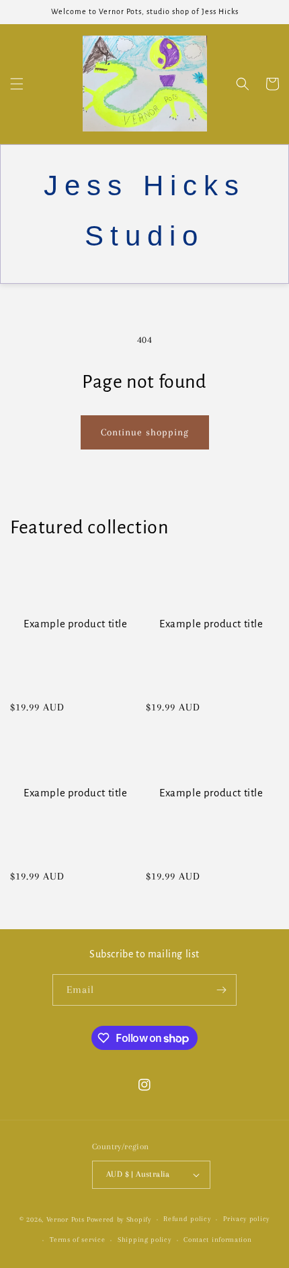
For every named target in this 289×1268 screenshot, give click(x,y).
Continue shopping (145, 432)
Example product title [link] (76, 623)
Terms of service (77, 1239)
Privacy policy (246, 1218)
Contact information (217, 1239)
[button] (17, 84)
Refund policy (186, 1218)
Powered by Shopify (119, 1219)
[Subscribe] (221, 990)
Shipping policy (144, 1239)
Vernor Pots (66, 1219)
